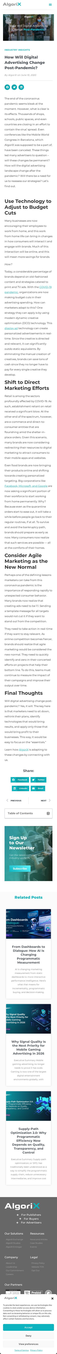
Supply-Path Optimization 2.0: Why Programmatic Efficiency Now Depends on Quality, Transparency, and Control (28, 1140)
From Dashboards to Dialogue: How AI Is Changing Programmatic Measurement (28, 954)
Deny (28, 1335)
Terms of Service (21, 1350)
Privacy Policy (36, 1350)
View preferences (28, 1344)
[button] (52, 1298)
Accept (28, 1327)
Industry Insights (17, 50)
